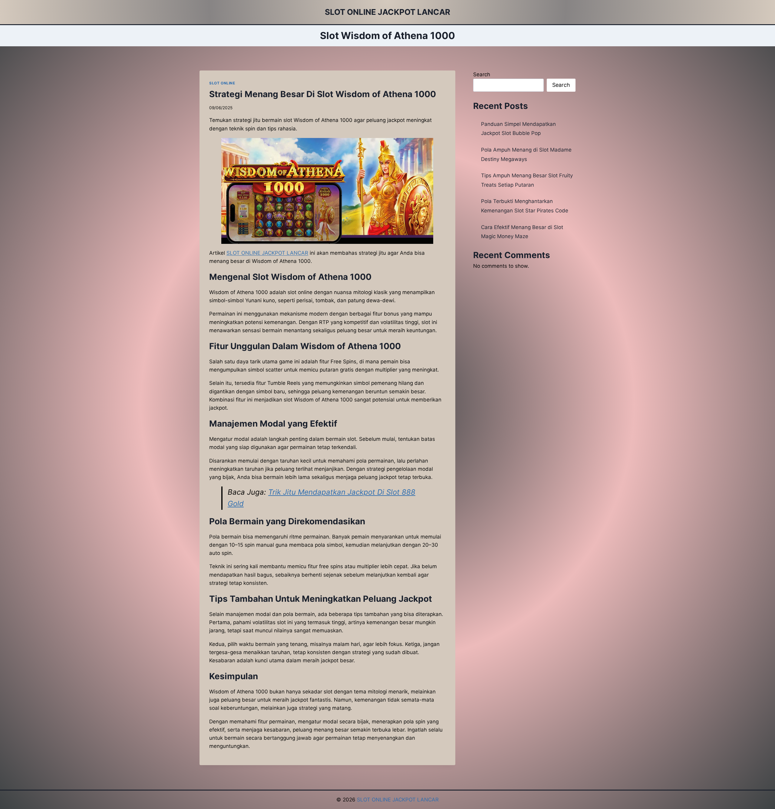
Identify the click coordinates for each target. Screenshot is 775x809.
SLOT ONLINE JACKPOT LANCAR (398, 800)
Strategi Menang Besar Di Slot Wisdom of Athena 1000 (322, 94)
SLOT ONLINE (222, 83)
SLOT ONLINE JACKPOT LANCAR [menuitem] (267, 253)
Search (481, 74)
